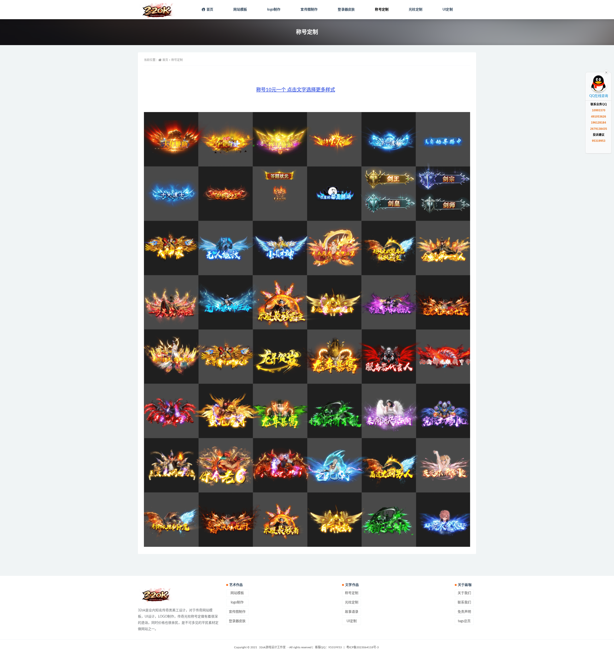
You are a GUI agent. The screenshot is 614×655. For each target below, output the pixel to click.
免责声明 (464, 611)
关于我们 (464, 593)
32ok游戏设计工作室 (272, 647)
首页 (210, 9)
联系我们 (464, 602)
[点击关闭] (606, 72)
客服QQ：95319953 (328, 647)
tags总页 (464, 621)
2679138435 (598, 129)
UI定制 (448, 9)
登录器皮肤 (346, 9)
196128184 (598, 122)
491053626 (598, 116)
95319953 (598, 141)
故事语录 (351, 611)
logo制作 (273, 9)
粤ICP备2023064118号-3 (362, 647)
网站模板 (240, 9)
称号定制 (382, 9)
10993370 (598, 110)
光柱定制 (415, 9)
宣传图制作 (309, 9)
